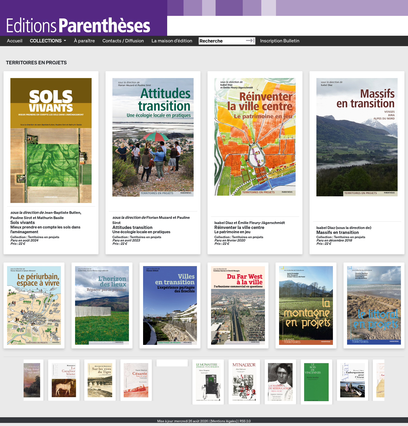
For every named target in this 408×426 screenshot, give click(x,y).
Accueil (14, 41)
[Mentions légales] (223, 421)
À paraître (84, 41)
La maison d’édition (172, 41)
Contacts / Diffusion (123, 41)
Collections (46, 41)
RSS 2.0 (245, 421)
